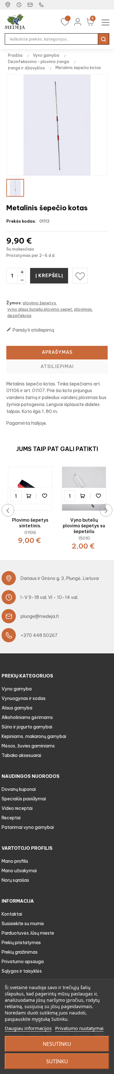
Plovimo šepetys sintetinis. (30, 523)
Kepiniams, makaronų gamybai (34, 736)
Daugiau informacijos (28, 1028)
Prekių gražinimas (20, 952)
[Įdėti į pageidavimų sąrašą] (44, 496)
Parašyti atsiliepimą (30, 330)
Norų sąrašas (15, 880)
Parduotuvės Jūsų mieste (28, 933)
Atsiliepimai (57, 366)
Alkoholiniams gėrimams (27, 717)
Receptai (11, 818)
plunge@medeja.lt (40, 616)
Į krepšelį (49, 275)
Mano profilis (15, 861)
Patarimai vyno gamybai (28, 827)
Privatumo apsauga (23, 961)
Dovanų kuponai (19, 789)
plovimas (83, 309)
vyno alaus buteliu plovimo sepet (39, 309)
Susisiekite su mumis (23, 923)
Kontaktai (12, 914)
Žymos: (14, 302)
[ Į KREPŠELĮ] (30, 496)
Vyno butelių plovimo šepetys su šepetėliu (84, 525)
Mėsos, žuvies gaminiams (28, 746)
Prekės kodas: (21, 221)
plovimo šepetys (39, 302)
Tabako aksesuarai (21, 755)
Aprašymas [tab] (57, 352)
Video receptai (17, 808)
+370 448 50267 (39, 635)
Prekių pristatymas (21, 942)
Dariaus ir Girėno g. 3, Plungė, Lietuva (60, 578)
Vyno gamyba (17, 689)
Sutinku (57, 1061)
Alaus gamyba (17, 708)
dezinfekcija (19, 315)
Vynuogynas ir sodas (24, 698)
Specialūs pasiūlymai (24, 799)
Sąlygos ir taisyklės (22, 971)
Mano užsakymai (19, 871)
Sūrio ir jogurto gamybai (27, 727)
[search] (103, 39)
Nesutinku (57, 1043)
